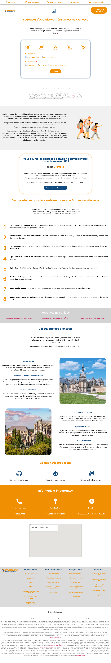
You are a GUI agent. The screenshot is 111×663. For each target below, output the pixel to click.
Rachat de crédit (33, 57)
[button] (54, 11)
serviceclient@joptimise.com (45, 647)
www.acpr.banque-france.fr (57, 645)
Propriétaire (31, 65)
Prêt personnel (49, 57)
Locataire (43, 65)
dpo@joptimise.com (81, 655)
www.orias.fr (72, 95)
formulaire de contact (74, 97)
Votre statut (30, 62)
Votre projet (30, 54)
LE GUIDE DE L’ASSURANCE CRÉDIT (55, 318)
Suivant (55, 71)
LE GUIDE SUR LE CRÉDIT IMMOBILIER (92, 318)
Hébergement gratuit (58, 65)
